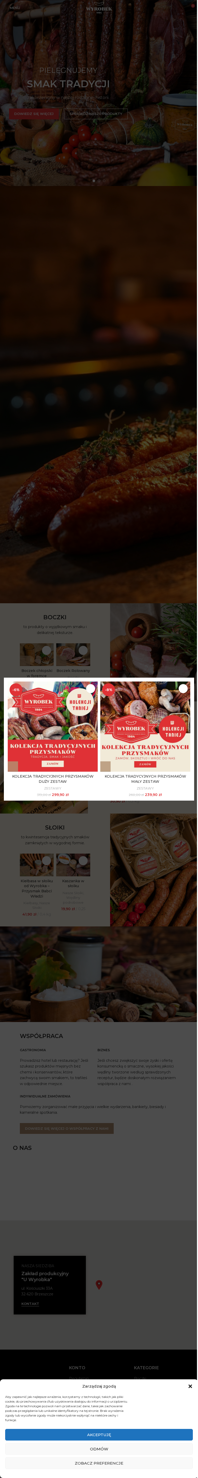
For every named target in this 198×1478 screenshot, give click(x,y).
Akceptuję (99, 1434)
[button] (13, 766)
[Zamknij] (191, 671)
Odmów (99, 1448)
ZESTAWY (52, 788)
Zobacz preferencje (99, 1463)
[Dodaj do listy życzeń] (90, 688)
